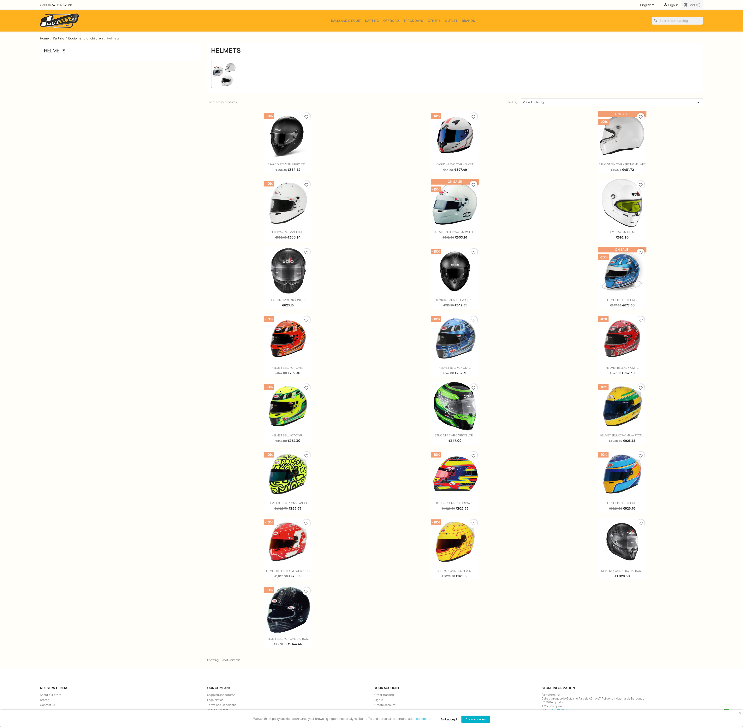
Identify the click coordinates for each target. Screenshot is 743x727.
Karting (372, 21)
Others (434, 21)
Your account (387, 688)
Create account (384, 705)
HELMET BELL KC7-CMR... (622, 300)
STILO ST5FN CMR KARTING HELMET (622, 164)
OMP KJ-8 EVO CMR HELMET (455, 164)
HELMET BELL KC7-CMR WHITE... (455, 232)
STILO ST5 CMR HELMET (622, 232)
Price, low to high (612, 102)
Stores (44, 700)
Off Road (391, 21)
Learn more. (423, 719)
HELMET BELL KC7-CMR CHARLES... (288, 571)
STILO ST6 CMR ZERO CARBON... (622, 571)
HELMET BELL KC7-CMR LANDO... (288, 503)
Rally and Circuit (346, 21)
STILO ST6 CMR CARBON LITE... (288, 300)
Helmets (55, 50)
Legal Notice (215, 700)
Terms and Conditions (221, 705)
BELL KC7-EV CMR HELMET (287, 232)
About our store (50, 695)
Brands (468, 21)
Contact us (47, 705)
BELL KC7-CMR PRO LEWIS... (455, 571)
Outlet (451, 21)
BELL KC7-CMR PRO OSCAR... (455, 503)
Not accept (449, 719)
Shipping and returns (221, 695)
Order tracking (384, 695)
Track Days (413, 21)
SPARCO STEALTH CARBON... (455, 300)
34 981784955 (61, 5)
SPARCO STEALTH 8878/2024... (288, 164)
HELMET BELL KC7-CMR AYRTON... (622, 435)
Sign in (378, 700)
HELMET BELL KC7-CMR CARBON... (287, 639)
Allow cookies (476, 719)
